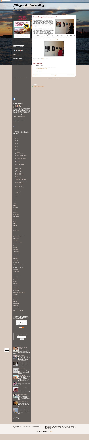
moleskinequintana (16, 307)
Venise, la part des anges (17, 242)
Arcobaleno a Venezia (22, 408)
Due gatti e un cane (18, 186)
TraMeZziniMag (16, 251)
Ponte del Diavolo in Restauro (20, 158)
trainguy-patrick (16, 290)
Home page (53, 74)
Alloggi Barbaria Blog (28, 5)
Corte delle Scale (21, 355)
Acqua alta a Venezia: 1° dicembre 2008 (19, 189)
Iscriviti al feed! (16, 121)
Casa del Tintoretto (21, 375)
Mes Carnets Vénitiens (17, 236)
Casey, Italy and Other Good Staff (19, 292)
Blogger (51, 431)
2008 (16, 151)
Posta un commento (38, 70)
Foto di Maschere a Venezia (23, 387)
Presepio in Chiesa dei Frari (20, 153)
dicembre (17, 152)
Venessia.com (15, 269)
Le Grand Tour (15, 279)
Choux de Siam (16, 303)
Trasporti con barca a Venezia (20, 179)
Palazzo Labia (17, 161)
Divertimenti (15, 207)
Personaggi (15, 225)
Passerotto (17, 176)
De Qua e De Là (16, 262)
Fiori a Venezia (21, 382)
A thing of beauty (16, 297)
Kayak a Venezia (18, 170)
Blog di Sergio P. (16, 283)
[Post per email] (47, 58)
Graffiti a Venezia (18, 168)
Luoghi (14, 218)
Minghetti (15, 281)
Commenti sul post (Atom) (55, 78)
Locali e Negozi (16, 216)
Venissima (15, 245)
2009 (16, 149)
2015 (16, 140)
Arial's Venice (15, 256)
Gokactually (15, 294)
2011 (16, 146)
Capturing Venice (16, 258)
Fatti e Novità (15, 212)
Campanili (15, 205)
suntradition (15, 308)
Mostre (38, 60)
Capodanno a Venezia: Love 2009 (21, 155)
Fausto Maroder (18, 264)
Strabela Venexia (16, 271)
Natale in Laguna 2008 (19, 182)
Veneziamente (15, 240)
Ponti (14, 227)
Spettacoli (15, 228)
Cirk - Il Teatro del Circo (19, 164)
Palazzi (14, 223)
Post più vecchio (71, 74)
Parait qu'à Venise (16, 253)
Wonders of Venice (21, 368)
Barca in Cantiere (18, 173)
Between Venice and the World (18, 310)
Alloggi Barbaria (16, 201)
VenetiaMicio (15, 247)
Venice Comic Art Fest (19, 177)
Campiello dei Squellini (19, 156)
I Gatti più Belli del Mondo (19, 174)
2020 (16, 138)
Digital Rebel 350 (16, 305)
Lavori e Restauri (16, 214)
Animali (14, 203)
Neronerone (15, 301)
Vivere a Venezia (16, 230)
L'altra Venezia (16, 238)
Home (14, 10)
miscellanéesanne (16, 288)
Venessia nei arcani (16, 254)
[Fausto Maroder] (14, 99)
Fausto (21, 105)
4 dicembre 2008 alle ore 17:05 (41, 68)
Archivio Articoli (19, 10)
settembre (17, 194)
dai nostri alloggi (55, 39)
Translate (21, 46)
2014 (16, 141)
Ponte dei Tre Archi (18, 171)
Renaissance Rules (16, 296)
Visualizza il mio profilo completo (19, 116)
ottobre (17, 192)
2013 (16, 143)
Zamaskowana (16, 299)
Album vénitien (16, 249)
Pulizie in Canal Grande (22, 394)
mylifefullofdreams (16, 285)
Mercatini (15, 219)
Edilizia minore (16, 209)
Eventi (14, 210)
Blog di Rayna (15, 277)
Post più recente (36, 74)
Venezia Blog (15, 260)
